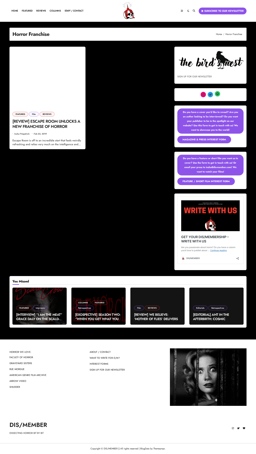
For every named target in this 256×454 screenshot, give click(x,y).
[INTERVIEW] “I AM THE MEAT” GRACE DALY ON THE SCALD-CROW (39, 318)
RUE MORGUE (16, 369)
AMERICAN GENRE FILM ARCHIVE (27, 375)
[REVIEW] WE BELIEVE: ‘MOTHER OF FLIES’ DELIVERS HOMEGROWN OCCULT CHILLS (157, 318)
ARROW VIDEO (17, 381)
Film (34, 114)
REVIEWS (41, 10)
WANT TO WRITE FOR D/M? (105, 358)
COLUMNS (55, 10)
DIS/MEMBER (28, 425)
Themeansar (159, 448)
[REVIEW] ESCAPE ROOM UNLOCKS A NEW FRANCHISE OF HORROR (46, 123)
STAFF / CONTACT (74, 10)
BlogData (144, 448)
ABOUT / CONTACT (100, 352)
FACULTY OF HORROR (21, 357)
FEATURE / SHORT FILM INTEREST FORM (206, 181)
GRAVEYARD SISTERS (20, 363)
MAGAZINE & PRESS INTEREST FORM (204, 139)
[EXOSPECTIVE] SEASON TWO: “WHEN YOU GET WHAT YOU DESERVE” (97, 318)
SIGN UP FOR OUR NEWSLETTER (107, 369)
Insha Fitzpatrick (21, 133)
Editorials (200, 308)
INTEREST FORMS (99, 364)
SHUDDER (14, 387)
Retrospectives (84, 308)
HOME (14, 10)
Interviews (40, 308)
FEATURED (27, 10)
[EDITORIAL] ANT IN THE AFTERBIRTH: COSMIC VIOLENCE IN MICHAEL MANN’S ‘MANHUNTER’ (211, 321)
